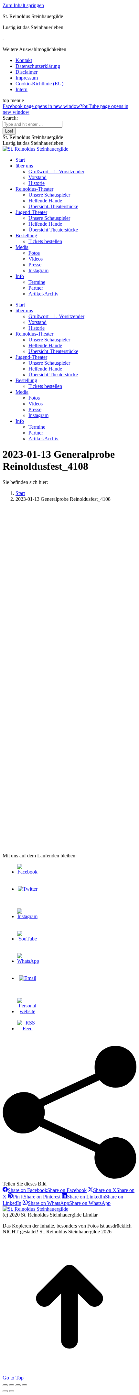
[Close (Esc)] (5, 1385)
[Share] (11, 1385)
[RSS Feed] (27, 1028)
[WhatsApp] (28, 961)
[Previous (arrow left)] (5, 1391)
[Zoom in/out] (24, 1385)
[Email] (27, 978)
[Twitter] (27, 889)
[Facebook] (27, 872)
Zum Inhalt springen (23, 5)
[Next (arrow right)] (11, 1391)
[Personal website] (27, 1011)
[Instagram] (27, 916)
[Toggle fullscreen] (18, 1385)
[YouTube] (27, 938)
